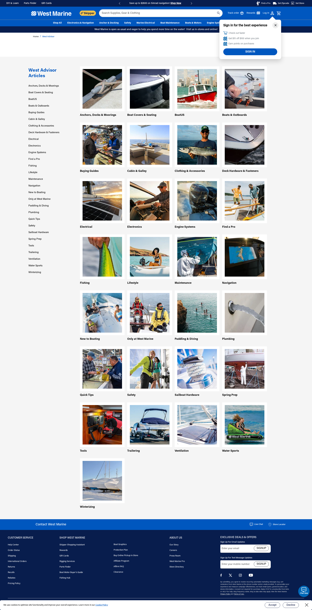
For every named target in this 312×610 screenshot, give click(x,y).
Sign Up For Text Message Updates (236, 558)
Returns (11, 567)
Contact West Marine (51, 524)
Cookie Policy (101, 605)
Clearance (118, 572)
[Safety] (149, 369)
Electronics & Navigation (80, 23)
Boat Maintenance (170, 23)
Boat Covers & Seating (40, 92)
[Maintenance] (197, 257)
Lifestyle (32, 172)
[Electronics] (149, 201)
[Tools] (102, 425)
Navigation (34, 186)
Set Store (300, 3)
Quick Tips (34, 219)
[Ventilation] (197, 425)
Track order (233, 13)
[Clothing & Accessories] (197, 145)
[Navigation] (244, 257)
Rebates (11, 578)
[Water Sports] (244, 425)
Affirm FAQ (119, 567)
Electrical (33, 139)
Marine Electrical (145, 23)
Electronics (34, 146)
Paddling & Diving (38, 206)
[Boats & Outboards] (244, 89)
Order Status (14, 550)
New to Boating (37, 192)
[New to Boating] (102, 313)
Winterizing (34, 272)
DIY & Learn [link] (12, 3)
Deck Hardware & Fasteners (43, 132)
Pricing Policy (14, 583)
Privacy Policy (225, 594)
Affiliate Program (121, 561)
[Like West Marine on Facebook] (221, 576)
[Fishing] (102, 257)
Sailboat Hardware (38, 232)
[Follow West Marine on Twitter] (231, 576)
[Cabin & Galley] (149, 145)
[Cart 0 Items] (279, 13)
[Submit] (218, 13)
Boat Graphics (120, 544)
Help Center (13, 545)
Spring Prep (35, 239)
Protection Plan (121, 550)
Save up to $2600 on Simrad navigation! (155, 3)
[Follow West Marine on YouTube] (251, 576)
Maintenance (35, 179)
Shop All (57, 23)
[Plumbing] (244, 313)
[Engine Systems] (197, 201)
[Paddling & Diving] (197, 313)
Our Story (173, 545)
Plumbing (33, 212)
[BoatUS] (197, 89)
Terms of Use (239, 594)
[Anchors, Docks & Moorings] (102, 89)
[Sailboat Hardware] (197, 369)
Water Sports (35, 266)
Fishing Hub (64, 578)
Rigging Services (67, 561)
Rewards (251, 13)
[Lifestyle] (149, 257)
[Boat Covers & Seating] (149, 89)
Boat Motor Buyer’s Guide (71, 572)
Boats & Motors (193, 23)
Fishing (32, 166)
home (36, 37)
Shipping (12, 556)
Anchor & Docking (109, 23)
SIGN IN (250, 52)
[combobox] (161, 13)
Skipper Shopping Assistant (72, 545)
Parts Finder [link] (30, 3)
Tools (31, 246)
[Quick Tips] (102, 369)
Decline (290, 605)
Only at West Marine (39, 199)
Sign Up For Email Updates (232, 542)
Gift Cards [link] (46, 3)
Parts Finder (65, 567)
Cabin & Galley (36, 119)
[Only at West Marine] (149, 313)
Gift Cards (64, 556)
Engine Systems (215, 23)
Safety (127, 23)
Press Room (175, 556)
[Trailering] (149, 425)
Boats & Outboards (38, 106)
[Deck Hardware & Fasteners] (244, 145)
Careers (173, 550)
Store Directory (176, 567)
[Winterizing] (102, 481)
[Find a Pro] (244, 201)
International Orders (17, 561)
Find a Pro (34, 159)
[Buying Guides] (102, 145)
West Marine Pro (177, 561)
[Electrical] (102, 201)
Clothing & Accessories (41, 126)
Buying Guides (36, 112)
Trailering (33, 252)
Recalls (11, 572)
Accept (272, 605)
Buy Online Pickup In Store (126, 555)
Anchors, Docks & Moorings (43, 86)
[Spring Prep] (244, 369)
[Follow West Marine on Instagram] (241, 576)
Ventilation (34, 259)
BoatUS (32, 99)
